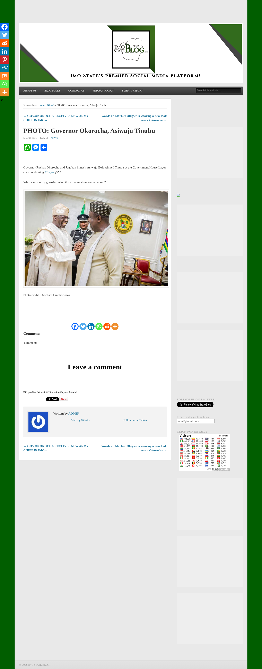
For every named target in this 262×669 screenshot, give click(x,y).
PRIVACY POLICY (103, 90)
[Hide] (1, 100)
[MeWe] (4, 68)
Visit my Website (80, 420)
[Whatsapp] (99, 326)
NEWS (50, 105)
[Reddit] (107, 326)
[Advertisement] (210, 152)
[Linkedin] (91, 326)
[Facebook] (75, 326)
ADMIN (73, 413)
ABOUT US (29, 90)
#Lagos (49, 172)
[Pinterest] (4, 59)
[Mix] (4, 76)
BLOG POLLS (52, 90)
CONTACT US (76, 90)
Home (41, 105)
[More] (115, 326)
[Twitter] (83, 326)
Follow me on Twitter (135, 420)
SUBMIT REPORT (132, 90)
